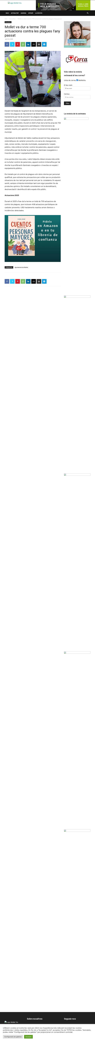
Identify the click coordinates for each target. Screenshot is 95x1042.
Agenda (23, 13)
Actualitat (15, 13)
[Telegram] (44, 44)
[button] (87, 13)
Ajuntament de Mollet (21, 267)
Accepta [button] (28, 1037)
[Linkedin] (28, 44)
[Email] (33, 44)
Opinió (30, 13)
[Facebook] (7, 44)
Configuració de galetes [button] (13, 1037)
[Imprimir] (39, 44)
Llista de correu (70, 80)
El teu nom (68, 85)
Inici (7, 13)
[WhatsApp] (23, 44)
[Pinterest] (17, 44)
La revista (38, 13)
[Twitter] (12, 44)
